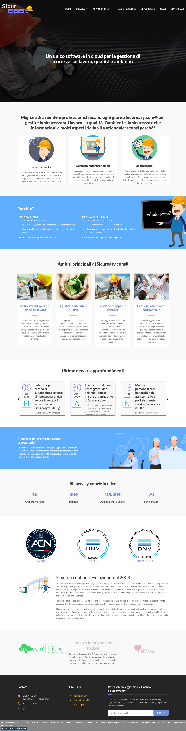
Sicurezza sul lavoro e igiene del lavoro (34, 308)
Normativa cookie (82, 700)
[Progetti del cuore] (145, 648)
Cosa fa (80, 9)
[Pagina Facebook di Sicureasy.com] (18, 708)
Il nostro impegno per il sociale (93, 645)
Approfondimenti (103, 9)
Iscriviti (161, 713)
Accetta (14, 728)
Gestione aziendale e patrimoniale (151, 308)
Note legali (79, 704)
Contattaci (177, 9)
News (163, 9)
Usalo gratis (148, 9)
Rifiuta (5, 728)
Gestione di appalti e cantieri (112, 308)
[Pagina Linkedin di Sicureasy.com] (24, 708)
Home (68, 9)
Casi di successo (127, 9)
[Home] (18, 9)
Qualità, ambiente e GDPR (73, 308)
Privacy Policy (80, 696)
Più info (23, 728)
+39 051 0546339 (31, 703)
